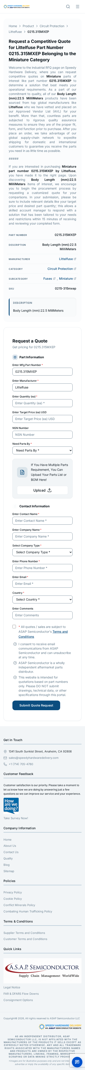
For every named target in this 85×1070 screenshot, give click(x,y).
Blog (6, 864)
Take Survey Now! (15, 818)
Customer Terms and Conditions (25, 939)
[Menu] (78, 7)
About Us (9, 845)
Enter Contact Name (25, 514)
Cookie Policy (12, 898)
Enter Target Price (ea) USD (29, 412)
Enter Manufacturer (25, 380)
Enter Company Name (26, 529)
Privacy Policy (12, 892)
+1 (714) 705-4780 (21, 764)
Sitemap (8, 871)
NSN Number (20, 428)
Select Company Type (26, 545)
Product (28, 26)
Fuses (47, 278)
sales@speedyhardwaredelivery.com (33, 757)
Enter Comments (22, 608)
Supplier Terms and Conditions (24, 933)
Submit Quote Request (36, 705)
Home (13, 26)
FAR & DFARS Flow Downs (21, 993)
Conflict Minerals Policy (19, 905)
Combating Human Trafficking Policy (27, 911)
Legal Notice (11, 987)
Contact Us (11, 852)
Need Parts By (22, 443)
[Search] (68, 7)
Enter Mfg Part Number (27, 365)
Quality (8, 858)
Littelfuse (15, 31)
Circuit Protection (52, 26)
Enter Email (20, 577)
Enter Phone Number (26, 561)
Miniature (66, 278)
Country (18, 592)
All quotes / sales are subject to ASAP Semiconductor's (43, 632)
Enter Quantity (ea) (24, 396)
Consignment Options (18, 1000)
